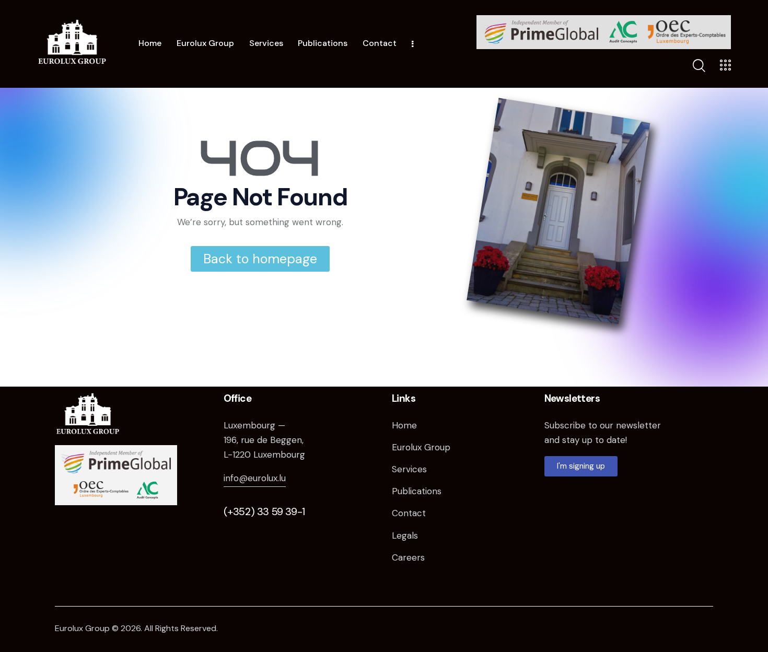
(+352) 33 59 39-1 (264, 511)
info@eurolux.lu (255, 478)
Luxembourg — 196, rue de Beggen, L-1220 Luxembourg (264, 440)
